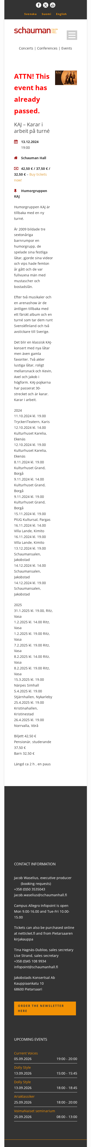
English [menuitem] (61, 14)
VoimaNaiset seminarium (34, 1111)
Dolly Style (22, 1067)
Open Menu (72, 35)
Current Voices (26, 1053)
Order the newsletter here (41, 1008)
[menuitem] (30, 14)
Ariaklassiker (24, 1096)
